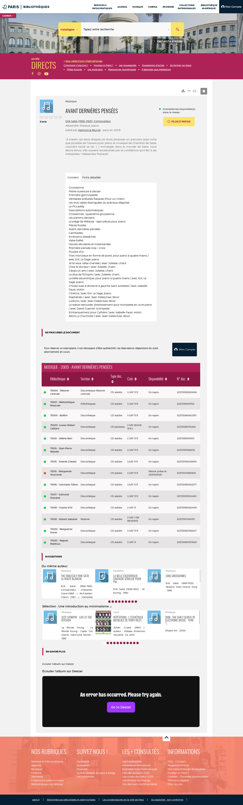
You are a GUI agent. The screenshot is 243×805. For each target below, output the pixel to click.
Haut (166, 737)
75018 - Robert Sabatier (64, 519)
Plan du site (175, 784)
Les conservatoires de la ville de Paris (123, 799)
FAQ (170, 761)
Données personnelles (194, 776)
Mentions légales (178, 780)
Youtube (82, 769)
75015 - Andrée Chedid (63, 461)
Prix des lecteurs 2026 (136, 773)
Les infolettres (85, 776)
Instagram (83, 765)
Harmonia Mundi (89, 130)
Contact (180, 761)
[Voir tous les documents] (111, 607)
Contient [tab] (73, 177)
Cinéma (36, 773)
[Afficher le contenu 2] (109, 601)
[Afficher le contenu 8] (129, 601)
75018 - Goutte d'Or (61, 507)
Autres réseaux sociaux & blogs (96, 773)
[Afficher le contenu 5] (119, 601)
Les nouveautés (132, 761)
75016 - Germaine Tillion (64, 484)
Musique (36, 769)
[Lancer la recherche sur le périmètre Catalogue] (177, 29)
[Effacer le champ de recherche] (169, 29)
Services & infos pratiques (47, 761)
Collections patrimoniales (47, 780)
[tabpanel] (111, 252)
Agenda (36, 765)
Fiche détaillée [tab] (91, 177)
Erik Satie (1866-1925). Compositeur (88, 121)
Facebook (83, 761)
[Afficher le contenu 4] (116, 601)
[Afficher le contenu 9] (132, 601)
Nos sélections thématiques (139, 769)
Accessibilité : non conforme (167, 799)
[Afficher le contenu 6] (123, 601)
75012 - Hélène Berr (61, 438)
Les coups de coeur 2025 (137, 776)
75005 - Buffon (58, 415)
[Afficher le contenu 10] (136, 601)
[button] (231, 6)
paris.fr (36, 799)
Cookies (173, 776)
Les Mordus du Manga (136, 780)
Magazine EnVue (178, 765)
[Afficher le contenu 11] (137, 643)
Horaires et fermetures (136, 765)
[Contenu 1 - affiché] (106, 601)
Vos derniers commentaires (139, 784)
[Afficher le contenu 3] (113, 601)
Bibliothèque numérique (47, 784)
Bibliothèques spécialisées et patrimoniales (71, 799)
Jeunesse (37, 776)
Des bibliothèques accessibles (186, 769)
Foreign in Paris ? (178, 773)
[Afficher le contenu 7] (126, 601)
